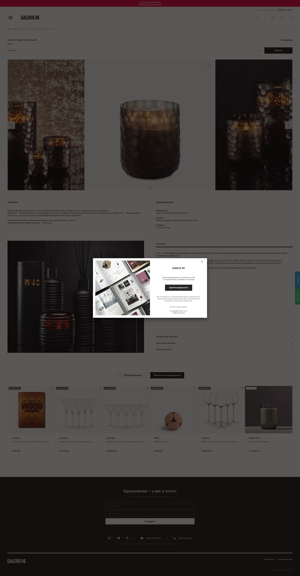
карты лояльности (192, 297)
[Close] (202, 261)
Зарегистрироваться (178, 288)
